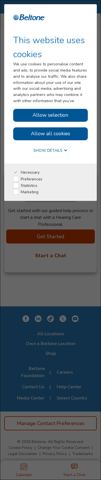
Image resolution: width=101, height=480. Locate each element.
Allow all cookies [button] (50, 133)
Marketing (29, 192)
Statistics (28, 185)
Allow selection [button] (50, 115)
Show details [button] (48, 150)
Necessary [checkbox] (30, 172)
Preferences (31, 179)
